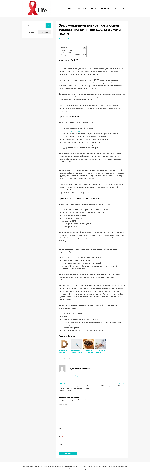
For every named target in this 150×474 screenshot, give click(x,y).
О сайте (116, 8)
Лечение (66, 358)
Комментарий (63, 404)
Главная (68, 8)
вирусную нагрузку (75, 131)
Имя (60, 429)
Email (61, 437)
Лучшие (31, 32)
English (125, 8)
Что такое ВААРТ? (67, 50)
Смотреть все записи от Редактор (70, 376)
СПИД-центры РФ (89, 8)
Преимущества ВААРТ (68, 52)
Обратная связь (105, 8)
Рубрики (77, 8)
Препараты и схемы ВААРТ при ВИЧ (73, 55)
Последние (44, 32)
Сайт (60, 445)
